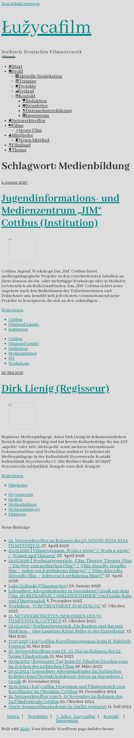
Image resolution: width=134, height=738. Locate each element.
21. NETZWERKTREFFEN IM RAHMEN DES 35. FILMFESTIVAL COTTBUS (55, 618)
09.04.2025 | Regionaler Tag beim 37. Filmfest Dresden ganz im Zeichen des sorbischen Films (68, 664)
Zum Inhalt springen (20, 3)
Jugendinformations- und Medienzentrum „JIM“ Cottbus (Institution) (60, 211)
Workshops (18, 363)
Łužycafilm (46, 28)
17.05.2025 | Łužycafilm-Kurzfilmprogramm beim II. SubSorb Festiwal (69, 643)
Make (25, 729)
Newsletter (38, 716)
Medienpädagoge (24, 509)
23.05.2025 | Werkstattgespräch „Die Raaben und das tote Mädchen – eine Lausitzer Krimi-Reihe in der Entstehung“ (67, 628)
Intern (13, 716)
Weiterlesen (12, 310)
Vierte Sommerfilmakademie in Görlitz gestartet (57, 707)
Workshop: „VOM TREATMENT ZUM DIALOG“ (54, 606)
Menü (8, 57)
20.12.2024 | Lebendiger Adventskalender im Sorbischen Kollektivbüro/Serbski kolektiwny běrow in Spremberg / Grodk (65, 676)
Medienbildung (22, 353)
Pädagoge (17, 514)
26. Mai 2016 (12, 372)
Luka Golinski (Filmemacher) (38, 586)
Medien (15, 499)
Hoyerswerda (20, 494)
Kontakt (111, 716)
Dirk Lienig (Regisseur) (55, 388)
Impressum (67, 721)
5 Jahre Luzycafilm (75, 716)
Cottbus (15, 319)
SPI (11, 358)
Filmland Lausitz (23, 324)
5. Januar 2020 (14, 182)
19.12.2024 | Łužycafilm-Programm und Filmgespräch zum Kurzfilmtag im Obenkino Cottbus (66, 689)
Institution (18, 329)
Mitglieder (17, 485)
